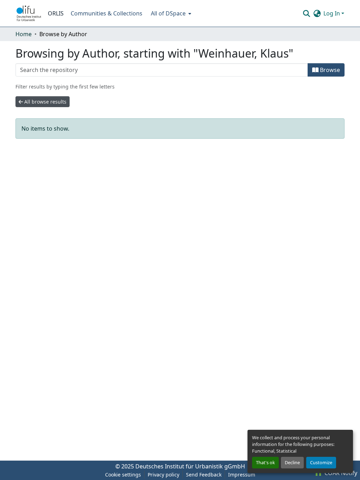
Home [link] (23, 34)
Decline (292, 462)
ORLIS (56, 13)
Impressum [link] (241, 474)
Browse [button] (329, 70)
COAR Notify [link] (340, 473)
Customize (321, 462)
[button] (28, 13)
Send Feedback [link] (203, 474)
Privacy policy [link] (163, 474)
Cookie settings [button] (123, 474)
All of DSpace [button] (168, 13)
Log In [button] (332, 13)
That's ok (265, 462)
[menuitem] (170, 13)
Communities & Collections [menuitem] (106, 13)
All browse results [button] (44, 101)
